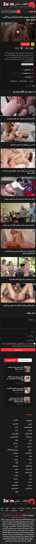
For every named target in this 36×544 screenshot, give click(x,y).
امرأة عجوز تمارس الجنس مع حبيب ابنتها (15, 368)
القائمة (31, 12)
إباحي (16, 430)
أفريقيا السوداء (28, 427)
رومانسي (15, 453)
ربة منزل (29, 446)
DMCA (34, 508)
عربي (30, 462)
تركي (30, 440)
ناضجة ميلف (23, 81)
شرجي (16, 459)
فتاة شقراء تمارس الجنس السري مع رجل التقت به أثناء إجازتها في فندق (19, 252)
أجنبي (16, 427)
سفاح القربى (28, 453)
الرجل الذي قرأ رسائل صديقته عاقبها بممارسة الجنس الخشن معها (18, 172)
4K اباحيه (15, 420)
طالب (16, 462)
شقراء (30, 459)
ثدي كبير (16, 443)
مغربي (30, 482)
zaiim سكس (28, 86)
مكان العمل (15, 485)
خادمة (16, 446)
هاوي (16, 491)
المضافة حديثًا (25, 360)
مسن (30, 478)
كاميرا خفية (29, 469)
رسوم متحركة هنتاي (12, 449)
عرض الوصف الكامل (27, 64)
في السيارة (29, 466)
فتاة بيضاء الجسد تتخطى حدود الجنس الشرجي (21, 119)
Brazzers (29, 420)
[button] (18, 32)
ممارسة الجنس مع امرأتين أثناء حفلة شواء (22, 279)
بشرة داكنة (29, 437)
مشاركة (24, 44)
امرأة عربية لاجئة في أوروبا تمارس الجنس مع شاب (19, 199)
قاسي (31, 81)
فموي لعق (15, 466)
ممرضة (30, 485)
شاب (16, 456)
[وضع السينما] (32, 44)
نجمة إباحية (14, 81)
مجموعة (16, 478)
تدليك (16, 440)
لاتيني (16, 472)
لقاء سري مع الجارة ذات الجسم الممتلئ (22, 145)
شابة (30, 456)
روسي (30, 449)
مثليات (16, 475)
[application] (18, 32)
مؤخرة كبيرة (28, 472)
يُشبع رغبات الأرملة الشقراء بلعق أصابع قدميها (15, 389)
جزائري (30, 443)
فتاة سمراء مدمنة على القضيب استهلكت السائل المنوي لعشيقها (15, 399)
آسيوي (30, 424)
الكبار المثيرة (28, 433)
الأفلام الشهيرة (11, 360)
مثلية (30, 475)
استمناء (30, 430)
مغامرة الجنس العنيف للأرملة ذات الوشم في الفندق (19, 305)
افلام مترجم (15, 433)
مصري (16, 482)
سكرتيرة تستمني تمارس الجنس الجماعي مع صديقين (19, 225)
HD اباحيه (15, 424)
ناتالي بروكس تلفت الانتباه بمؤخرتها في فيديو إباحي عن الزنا (14, 378)
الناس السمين (14, 437)
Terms (28, 508)
